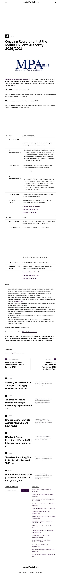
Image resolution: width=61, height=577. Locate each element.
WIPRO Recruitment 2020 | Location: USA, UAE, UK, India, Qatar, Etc (18, 477)
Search (25, 490)
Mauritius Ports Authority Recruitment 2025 (17, 79)
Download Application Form (31, 209)
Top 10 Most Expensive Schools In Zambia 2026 (43, 508)
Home (20, 572)
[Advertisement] (30, 19)
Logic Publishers (31, 2)
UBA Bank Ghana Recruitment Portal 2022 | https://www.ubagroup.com (18, 442)
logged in (13, 353)
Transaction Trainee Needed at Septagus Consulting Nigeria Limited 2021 (18, 404)
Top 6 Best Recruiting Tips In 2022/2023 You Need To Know (18, 460)
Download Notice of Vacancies (31, 206)
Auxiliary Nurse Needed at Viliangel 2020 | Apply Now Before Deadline (18, 385)
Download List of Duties (29, 212)
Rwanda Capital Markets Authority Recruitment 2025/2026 (17, 423)
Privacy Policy (39, 572)
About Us (25, 572)
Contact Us (31, 572)
